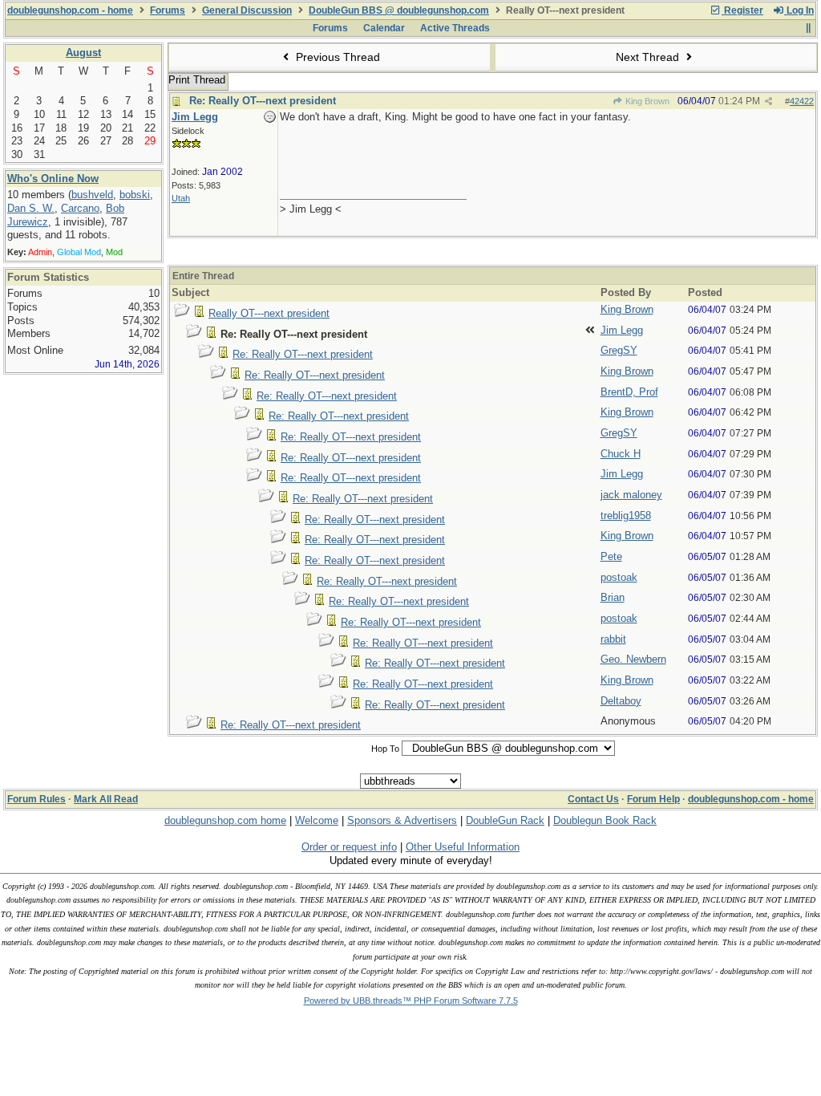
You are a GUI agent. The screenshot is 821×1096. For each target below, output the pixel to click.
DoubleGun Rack (505, 820)
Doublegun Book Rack (605, 820)
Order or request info (349, 847)
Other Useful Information (463, 847)
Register (742, 10)
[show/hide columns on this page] (808, 28)
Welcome (316, 820)
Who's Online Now (53, 179)
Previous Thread (336, 57)
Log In (799, 10)
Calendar (384, 28)
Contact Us (593, 799)
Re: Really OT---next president (262, 101)
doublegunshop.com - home (70, 10)
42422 (802, 101)
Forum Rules (36, 799)
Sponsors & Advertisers (402, 820)
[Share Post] (768, 101)
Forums (167, 10)
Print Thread (196, 80)
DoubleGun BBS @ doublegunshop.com (399, 10)
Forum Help (653, 799)
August (83, 53)
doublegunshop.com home (225, 820)
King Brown (646, 101)
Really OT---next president (269, 313)
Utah (181, 198)
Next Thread (649, 57)
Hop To (385, 748)
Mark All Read (106, 799)
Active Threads (455, 28)
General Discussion (247, 10)
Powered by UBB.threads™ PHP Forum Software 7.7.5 (411, 1000)
